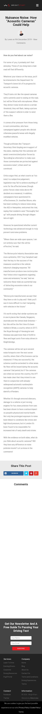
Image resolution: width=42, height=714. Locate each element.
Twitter (6, 698)
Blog (23, 666)
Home (24, 663)
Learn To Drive (9, 663)
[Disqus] (21, 519)
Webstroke (34, 698)
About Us (25, 670)
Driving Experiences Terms (29, 682)
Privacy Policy (24, 708)
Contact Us (26, 673)
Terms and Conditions (30, 677)
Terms (21, 712)
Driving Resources (10, 673)
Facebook (7, 694)
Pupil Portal (8, 677)
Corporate (7, 670)
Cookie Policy (35, 708)
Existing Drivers (9, 666)
